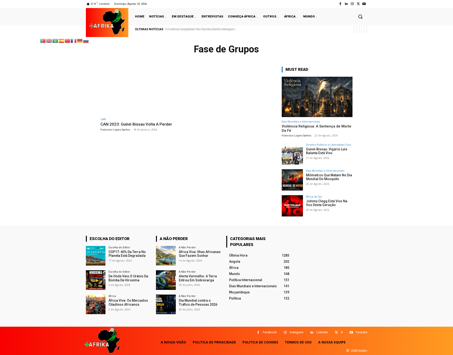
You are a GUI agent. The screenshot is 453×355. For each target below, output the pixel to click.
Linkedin (322, 332)
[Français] (74, 40)
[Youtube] (364, 4)
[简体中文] (68, 40)
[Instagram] (352, 4)
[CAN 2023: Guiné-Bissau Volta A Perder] (143, 91)
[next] (364, 29)
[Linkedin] (312, 332)
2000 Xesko (359, 350)
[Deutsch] (80, 40)
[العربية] (55, 40)
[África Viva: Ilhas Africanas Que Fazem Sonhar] (166, 256)
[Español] (62, 40)
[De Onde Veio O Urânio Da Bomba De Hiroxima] (95, 280)
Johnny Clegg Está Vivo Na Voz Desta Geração (198, 29)
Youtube (361, 332)
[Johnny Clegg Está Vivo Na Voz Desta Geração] (292, 205)
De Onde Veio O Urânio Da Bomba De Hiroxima (128, 278)
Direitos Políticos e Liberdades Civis (328, 144)
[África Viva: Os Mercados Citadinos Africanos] (95, 304)
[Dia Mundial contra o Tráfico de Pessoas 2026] (166, 304)
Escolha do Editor (119, 247)
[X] (336, 332)
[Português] (43, 40)
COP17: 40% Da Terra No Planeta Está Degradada (127, 254)
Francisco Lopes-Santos (115, 129)
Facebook (270, 332)
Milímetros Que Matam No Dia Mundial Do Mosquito (329, 177)
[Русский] (86, 40)
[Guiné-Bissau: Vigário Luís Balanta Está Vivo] (292, 154)
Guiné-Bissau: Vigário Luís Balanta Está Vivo (326, 151)
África (112, 296)
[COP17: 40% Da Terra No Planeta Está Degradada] (95, 256)
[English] (49, 40)
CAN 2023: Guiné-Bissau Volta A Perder (136, 124)
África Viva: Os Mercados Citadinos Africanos (128, 302)
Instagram (296, 332)
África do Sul (314, 196)
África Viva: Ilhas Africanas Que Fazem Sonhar (200, 254)
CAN (103, 119)
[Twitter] (358, 4)
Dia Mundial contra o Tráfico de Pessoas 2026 (198, 302)
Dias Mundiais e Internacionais (301, 121)
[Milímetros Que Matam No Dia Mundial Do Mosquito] (292, 179)
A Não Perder (187, 247)
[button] (360, 16)
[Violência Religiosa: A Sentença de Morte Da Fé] (317, 97)
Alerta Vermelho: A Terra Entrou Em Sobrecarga (198, 278)
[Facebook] (340, 4)
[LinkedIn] (346, 4)
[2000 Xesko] (348, 351)
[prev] (357, 29)
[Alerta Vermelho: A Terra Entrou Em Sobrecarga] (166, 280)
